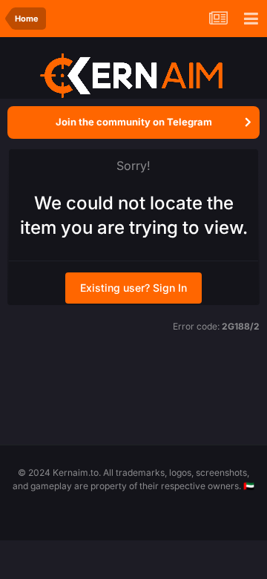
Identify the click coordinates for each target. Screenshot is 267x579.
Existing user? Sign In (133, 287)
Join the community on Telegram (134, 122)
